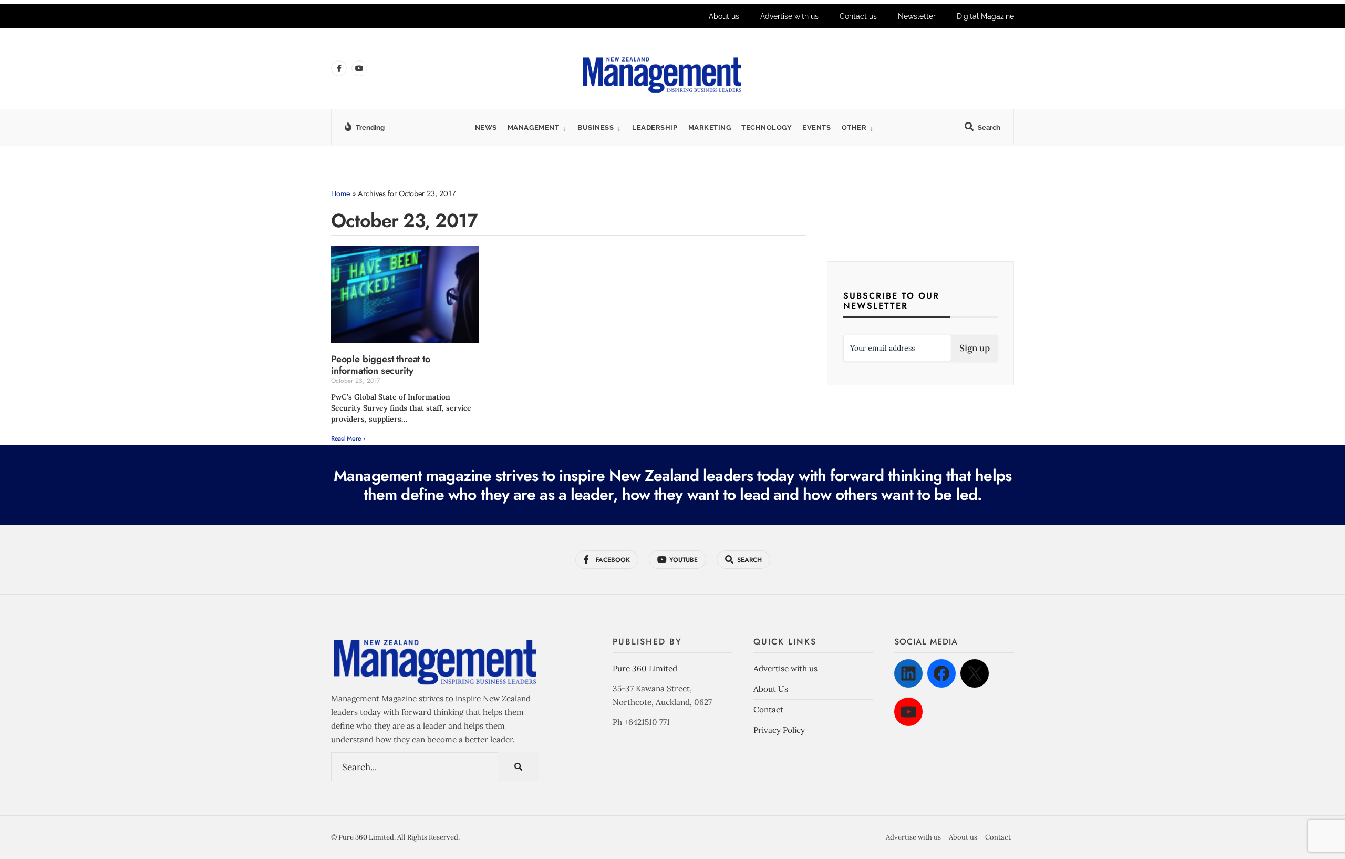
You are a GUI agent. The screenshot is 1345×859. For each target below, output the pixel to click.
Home (340, 193)
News (486, 127)
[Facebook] (941, 673)
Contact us (858, 16)
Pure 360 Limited (645, 668)
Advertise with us (789, 16)
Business (595, 127)
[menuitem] (537, 127)
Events (816, 127)
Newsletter (917, 16)
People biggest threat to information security (380, 364)
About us (724, 16)
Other (854, 127)
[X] (974, 673)
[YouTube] (908, 712)
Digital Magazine (985, 16)
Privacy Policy (779, 730)
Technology (766, 127)
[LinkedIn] (908, 673)
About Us (770, 689)
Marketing (709, 127)
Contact (768, 709)
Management (533, 127)
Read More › (348, 438)
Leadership (654, 127)
